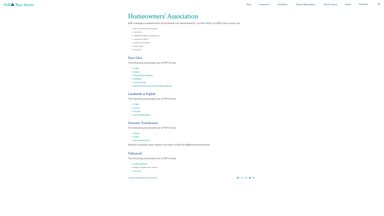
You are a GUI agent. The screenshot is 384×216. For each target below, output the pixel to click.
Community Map (140, 82)
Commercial (264, 4)
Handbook (137, 79)
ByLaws (137, 72)
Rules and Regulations (142, 115)
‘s (138, 68)
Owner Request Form (142, 140)
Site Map (137, 111)
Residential (282, 4)
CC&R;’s (136, 104)
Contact (348, 4)
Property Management (305, 4)
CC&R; (136, 68)
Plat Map (137, 171)
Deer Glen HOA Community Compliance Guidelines (153, 86)
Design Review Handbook (143, 75)
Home (248, 4)
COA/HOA (363, 4)
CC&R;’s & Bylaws (140, 164)
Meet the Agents (330, 4)
